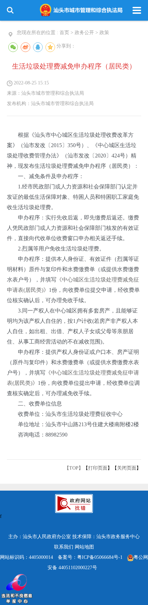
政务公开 (84, 32)
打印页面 (97, 468)
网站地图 (84, 547)
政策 (104, 32)
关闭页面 (126, 468)
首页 (64, 32)
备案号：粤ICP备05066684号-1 (90, 557)
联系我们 (63, 547)
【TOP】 (73, 468)
